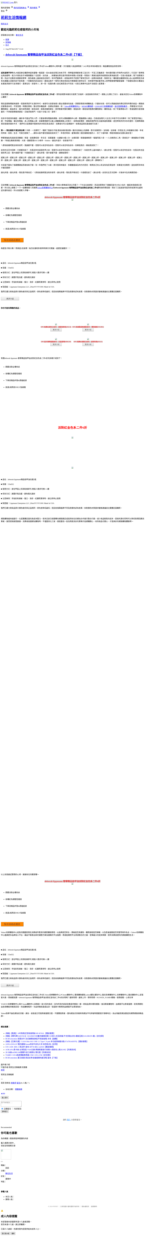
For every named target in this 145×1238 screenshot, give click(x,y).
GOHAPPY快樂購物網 (104, 106)
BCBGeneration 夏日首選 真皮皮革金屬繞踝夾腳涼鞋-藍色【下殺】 (31, 1058)
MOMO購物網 (87, 106)
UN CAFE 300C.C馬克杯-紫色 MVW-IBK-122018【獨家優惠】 (30, 1047)
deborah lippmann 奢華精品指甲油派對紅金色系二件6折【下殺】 (44, 54)
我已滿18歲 (5, 1233)
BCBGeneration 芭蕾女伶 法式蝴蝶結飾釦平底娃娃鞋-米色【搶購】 (31, 1039)
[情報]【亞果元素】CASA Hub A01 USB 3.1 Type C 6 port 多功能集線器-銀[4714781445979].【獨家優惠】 (46, 1041)
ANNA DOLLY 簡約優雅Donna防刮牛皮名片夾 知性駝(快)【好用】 (32, 1044)
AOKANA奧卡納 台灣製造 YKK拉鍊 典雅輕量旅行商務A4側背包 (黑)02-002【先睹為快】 (41, 1050)
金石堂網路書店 (121, 106)
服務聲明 (94, 1206)
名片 (7, 45)
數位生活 (19, 35)
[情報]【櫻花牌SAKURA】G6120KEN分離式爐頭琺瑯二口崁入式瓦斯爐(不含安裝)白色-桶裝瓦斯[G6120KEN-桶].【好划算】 (55, 1036)
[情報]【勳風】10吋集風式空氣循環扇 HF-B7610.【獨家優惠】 (30, 1033)
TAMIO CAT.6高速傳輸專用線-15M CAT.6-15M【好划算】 (28, 1055)
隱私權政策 (85, 1206)
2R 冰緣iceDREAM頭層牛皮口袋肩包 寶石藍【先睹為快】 (28, 1052)
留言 (18, 1083)
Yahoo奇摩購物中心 (72, 106)
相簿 (7, 40)
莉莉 (3, 1070)
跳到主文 (4, 24)
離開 (13, 1233)
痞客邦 (13, 1083)
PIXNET (55, 1206)
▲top (3, 1093)
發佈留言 (5, 1111)
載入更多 (5, 1098)
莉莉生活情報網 (13, 18)
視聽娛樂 (18, 1089)
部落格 (8, 42)
